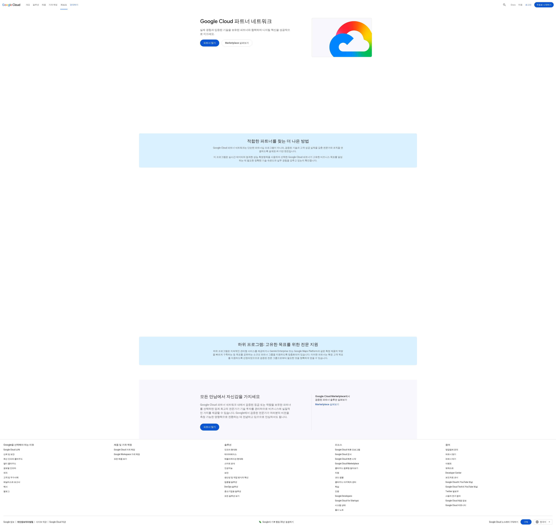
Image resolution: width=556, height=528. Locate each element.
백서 (5, 487)
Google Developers (343, 496)
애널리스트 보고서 (11, 482)
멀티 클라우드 (9, 463)
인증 (337, 491)
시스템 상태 (340, 505)
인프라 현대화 (230, 449)
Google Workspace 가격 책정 (127, 454)
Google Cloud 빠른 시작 (345, 459)
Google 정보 (8, 522)
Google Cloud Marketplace (347, 463)
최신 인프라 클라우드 (13, 459)
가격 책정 (53, 4)
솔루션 (36, 4)
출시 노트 (339, 510)
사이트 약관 (41, 522)
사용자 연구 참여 (453, 496)
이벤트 (449, 463)
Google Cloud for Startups (347, 500)
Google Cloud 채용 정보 (456, 500)
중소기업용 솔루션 (232, 491)
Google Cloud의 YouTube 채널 (459, 482)
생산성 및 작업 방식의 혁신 (236, 477)
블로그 (6, 491)
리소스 (64, 4)
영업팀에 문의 (452, 449)
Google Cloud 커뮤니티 (456, 505)
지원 (520, 4)
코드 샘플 (339, 477)
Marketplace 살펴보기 (327, 404)
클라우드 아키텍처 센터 (345, 482)
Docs (513, 4)
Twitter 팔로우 (452, 491)
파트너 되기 (451, 459)
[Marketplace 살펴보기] (237, 43)
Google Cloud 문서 (343, 454)
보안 (226, 473)
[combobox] (543, 522)
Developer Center (453, 473)
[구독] (526, 521)
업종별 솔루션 (230, 482)
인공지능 (228, 468)
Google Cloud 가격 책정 (124, 449)
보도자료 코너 (452, 477)
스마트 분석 (229, 463)
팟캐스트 (450, 468)
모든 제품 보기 (120, 459)
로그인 (528, 4)
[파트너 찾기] (209, 43)
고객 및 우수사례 (11, 477)
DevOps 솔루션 (231, 487)
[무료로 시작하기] (544, 4)
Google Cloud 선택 (11, 449)
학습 (337, 487)
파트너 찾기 (451, 454)
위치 (5, 473)
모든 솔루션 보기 (231, 496)
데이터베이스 (230, 454)
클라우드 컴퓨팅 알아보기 (346, 468)
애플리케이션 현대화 (233, 459)
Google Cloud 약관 (57, 522)
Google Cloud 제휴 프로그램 (347, 449)
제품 (44, 4)
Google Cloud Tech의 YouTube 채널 (462, 487)
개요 (28, 4)
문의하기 (74, 4)
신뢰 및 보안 (8, 454)
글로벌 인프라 (9, 468)
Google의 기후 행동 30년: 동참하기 (278, 522)
